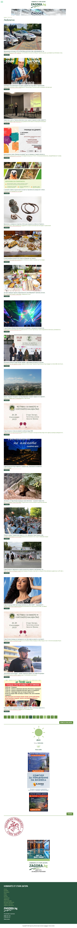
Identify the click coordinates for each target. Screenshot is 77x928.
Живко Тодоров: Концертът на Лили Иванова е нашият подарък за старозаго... (25, 396)
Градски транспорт (8, 903)
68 (52, 717)
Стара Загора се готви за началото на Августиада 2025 (18, 431)
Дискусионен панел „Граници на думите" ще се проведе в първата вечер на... (24, 154)
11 (41, 717)
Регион (5, 889)
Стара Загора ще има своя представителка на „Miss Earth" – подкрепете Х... (24, 605)
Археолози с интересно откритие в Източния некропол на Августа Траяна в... (24, 224)
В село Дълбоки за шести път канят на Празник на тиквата (20, 258)
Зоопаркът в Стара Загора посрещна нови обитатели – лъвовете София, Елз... (24, 501)
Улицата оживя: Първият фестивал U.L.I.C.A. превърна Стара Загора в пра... (24, 535)
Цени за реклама (8, 901)
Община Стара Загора (9, 905)
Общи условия (7, 919)
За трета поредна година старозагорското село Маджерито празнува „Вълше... (25, 292)
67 (48, 717)
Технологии (6, 898)
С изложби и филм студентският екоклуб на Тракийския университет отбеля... (24, 189)
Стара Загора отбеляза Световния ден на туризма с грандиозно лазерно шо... (24, 328)
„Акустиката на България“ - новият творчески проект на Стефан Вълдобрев (24, 673)
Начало (5, 17)
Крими (5, 895)
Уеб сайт (46, 925)
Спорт (5, 893)
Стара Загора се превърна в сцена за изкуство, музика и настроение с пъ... (24, 569)
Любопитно (6, 899)
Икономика (6, 892)
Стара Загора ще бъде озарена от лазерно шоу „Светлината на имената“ (23, 466)
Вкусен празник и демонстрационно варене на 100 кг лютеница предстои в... (24, 708)
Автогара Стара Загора (9, 902)
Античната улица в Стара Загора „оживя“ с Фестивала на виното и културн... (24, 362)
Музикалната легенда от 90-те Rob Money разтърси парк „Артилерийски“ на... (24, 51)
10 (37, 717)
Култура (6, 896)
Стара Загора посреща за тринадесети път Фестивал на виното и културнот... (24, 639)
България (6, 890)
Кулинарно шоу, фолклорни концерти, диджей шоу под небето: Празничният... (24, 85)
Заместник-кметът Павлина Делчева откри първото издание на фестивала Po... (25, 120)
